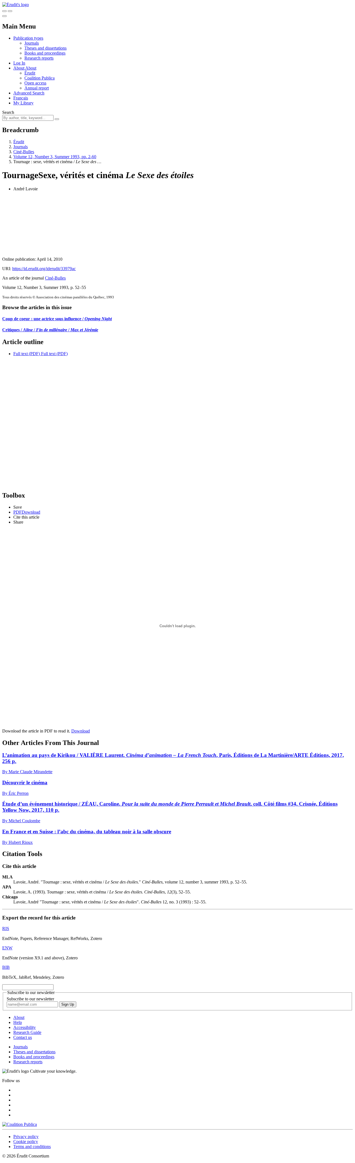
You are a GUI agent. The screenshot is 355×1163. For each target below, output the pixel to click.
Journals (31, 43)
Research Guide (27, 1032)
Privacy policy (26, 1136)
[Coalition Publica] (19, 1124)
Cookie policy (25, 1141)
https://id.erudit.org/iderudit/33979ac (44, 268)
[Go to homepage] (15, 4)
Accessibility (24, 1027)
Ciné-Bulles (23, 151)
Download (80, 731)
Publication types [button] (28, 38)
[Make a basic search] (4, 11)
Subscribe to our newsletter (30, 999)
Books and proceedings (44, 53)
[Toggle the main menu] (4, 16)
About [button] (19, 68)
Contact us (22, 1037)
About (30, 68)
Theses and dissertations (45, 48)
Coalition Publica (39, 78)
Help (17, 1022)
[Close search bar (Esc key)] (10, 11)
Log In (19, 63)
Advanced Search (28, 93)
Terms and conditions (32, 1146)
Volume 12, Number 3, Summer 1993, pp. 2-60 (54, 156)
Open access (35, 83)
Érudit (29, 73)
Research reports (39, 58)
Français (20, 98)
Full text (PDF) (26, 353)
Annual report (36, 88)
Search (8, 112)
